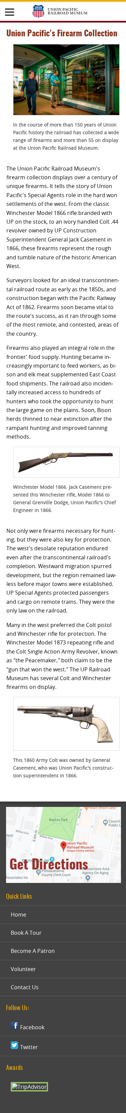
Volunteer (23, 969)
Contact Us (25, 987)
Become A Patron (33, 951)
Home (18, 914)
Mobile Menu (9, 11)
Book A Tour (26, 932)
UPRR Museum (60, 12)
